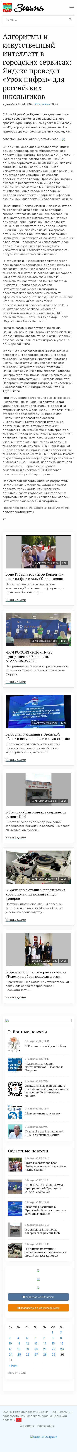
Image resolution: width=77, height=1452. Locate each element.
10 (10, 1343)
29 (53, 1354)
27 (36, 1354)
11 (18, 1343)
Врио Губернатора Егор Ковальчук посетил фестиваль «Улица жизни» (35, 576)
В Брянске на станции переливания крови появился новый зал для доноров (35, 894)
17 (10, 1349)
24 (10, 1354)
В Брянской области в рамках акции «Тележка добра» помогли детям (36, 974)
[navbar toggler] (71, 7)
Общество (42, 104)
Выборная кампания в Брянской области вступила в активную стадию (38, 736)
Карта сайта (46, 1425)
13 (36, 1343)
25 (19, 1354)
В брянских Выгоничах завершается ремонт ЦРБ (36, 814)
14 (44, 1343)
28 (45, 1354)
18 (18, 1349)
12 (27, 1343)
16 (61, 1343)
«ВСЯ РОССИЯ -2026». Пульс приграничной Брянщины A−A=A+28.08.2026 (29, 656)
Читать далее (16, 599)
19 (27, 1349)
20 (36, 1349)
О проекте (27, 1425)
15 (53, 1343)
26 (28, 1354)
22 (53, 1349)
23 (62, 1349)
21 (44, 1349)
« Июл (13, 1365)
